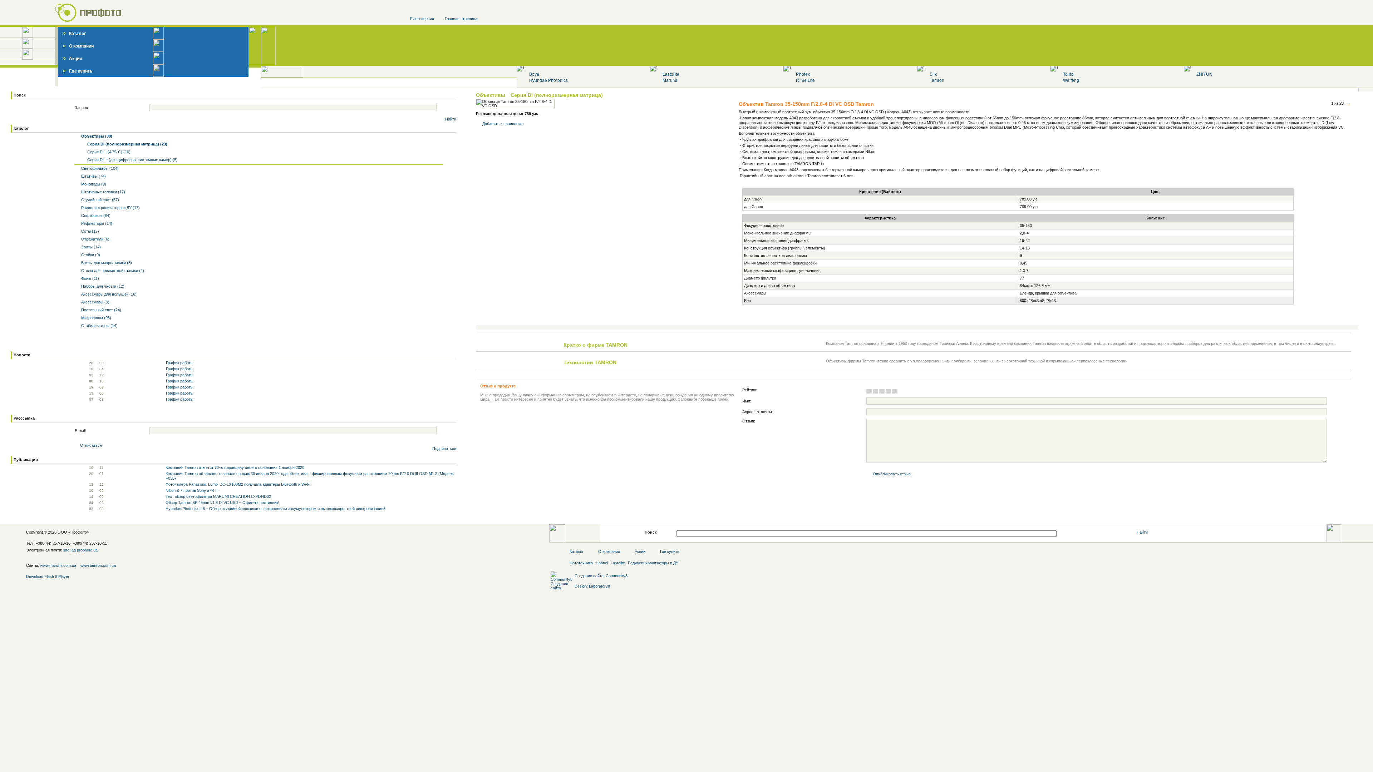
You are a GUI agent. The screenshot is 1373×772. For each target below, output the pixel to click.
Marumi (670, 80)
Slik (933, 74)
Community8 (617, 576)
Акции (72, 58)
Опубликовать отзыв (892, 474)
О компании (78, 46)
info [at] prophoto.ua (80, 550)
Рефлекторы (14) (96, 223)
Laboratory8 (599, 586)
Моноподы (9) (93, 184)
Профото (78, 532)
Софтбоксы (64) (95, 215)
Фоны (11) (89, 278)
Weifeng (1071, 80)
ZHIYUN (1204, 74)
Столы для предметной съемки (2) (112, 270)
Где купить (77, 71)
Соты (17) (89, 231)
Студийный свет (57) (99, 200)
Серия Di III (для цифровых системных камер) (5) (132, 160)
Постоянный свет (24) (100, 310)
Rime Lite (805, 80)
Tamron (937, 80)
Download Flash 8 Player (47, 576)
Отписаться (91, 445)
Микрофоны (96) (95, 318)
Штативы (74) (93, 176)
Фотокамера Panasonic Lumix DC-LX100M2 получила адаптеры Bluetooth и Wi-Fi (238, 484)
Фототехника (581, 563)
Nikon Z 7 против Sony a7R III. (193, 490)
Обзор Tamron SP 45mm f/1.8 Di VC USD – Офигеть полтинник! (222, 502)
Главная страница (461, 18)
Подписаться (444, 448)
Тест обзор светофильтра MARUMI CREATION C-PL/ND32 (218, 496)
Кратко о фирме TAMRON (596, 345)
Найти (450, 119)
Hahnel (602, 563)
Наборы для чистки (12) (102, 286)
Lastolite (671, 74)
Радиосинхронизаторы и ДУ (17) (110, 208)
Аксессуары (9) (94, 302)
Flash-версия (422, 18)
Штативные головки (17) (102, 192)
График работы (179, 363)
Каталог (74, 33)
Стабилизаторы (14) (99, 325)
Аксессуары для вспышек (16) (108, 294)
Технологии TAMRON (590, 362)
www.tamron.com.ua (98, 565)
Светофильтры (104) (99, 168)
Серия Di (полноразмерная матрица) (557, 95)
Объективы (491, 95)
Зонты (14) (90, 247)
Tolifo (1068, 74)
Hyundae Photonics (548, 80)
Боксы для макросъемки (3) (106, 263)
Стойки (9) (90, 255)
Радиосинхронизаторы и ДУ (653, 563)
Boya (534, 74)
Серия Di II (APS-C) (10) (108, 152)
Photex (802, 74)
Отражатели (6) (94, 239)
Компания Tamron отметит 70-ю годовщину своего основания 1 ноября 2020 (235, 467)
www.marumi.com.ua (58, 565)
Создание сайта (589, 576)
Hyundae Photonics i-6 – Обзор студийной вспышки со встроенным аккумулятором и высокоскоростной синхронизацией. (276, 508)
